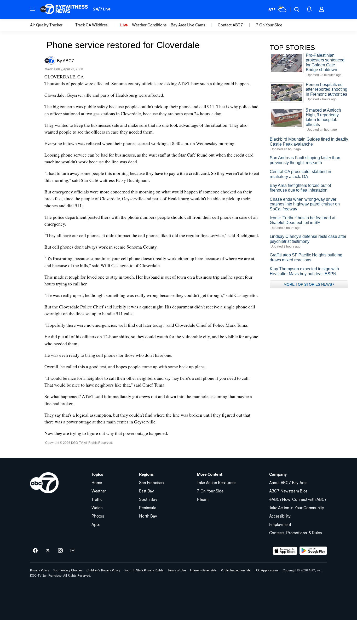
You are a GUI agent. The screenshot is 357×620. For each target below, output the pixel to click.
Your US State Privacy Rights (144, 570)
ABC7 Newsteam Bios (288, 491)
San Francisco (151, 483)
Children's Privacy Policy (103, 570)
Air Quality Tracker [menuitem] (46, 25)
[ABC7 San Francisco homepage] (64, 9)
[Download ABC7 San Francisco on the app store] (285, 551)
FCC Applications (267, 570)
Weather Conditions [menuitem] (149, 25)
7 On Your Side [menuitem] (269, 25)
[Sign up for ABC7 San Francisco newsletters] (73, 551)
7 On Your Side (210, 491)
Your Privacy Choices (67, 570)
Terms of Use (177, 570)
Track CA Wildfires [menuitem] (91, 25)
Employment (280, 525)
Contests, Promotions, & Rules (295, 533)
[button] (32, 9)
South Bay (148, 499)
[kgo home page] (44, 482)
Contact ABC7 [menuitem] (230, 25)
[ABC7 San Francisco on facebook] (35, 551)
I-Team (202, 499)
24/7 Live (102, 9)
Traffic (96, 499)
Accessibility (280, 516)
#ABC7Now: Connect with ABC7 (298, 499)
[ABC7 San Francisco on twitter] (48, 551)
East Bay (146, 491)
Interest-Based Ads (203, 570)
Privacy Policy (39, 570)
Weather (98, 491)
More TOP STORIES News (308, 284)
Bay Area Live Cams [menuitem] (188, 25)
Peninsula (147, 508)
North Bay (148, 516)
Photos (97, 516)
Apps (95, 525)
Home (96, 483)
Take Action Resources (216, 483)
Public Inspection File (235, 570)
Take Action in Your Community (296, 508)
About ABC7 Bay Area (288, 483)
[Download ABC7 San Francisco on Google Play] (313, 551)
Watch (96, 508)
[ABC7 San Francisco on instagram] (60, 551)
